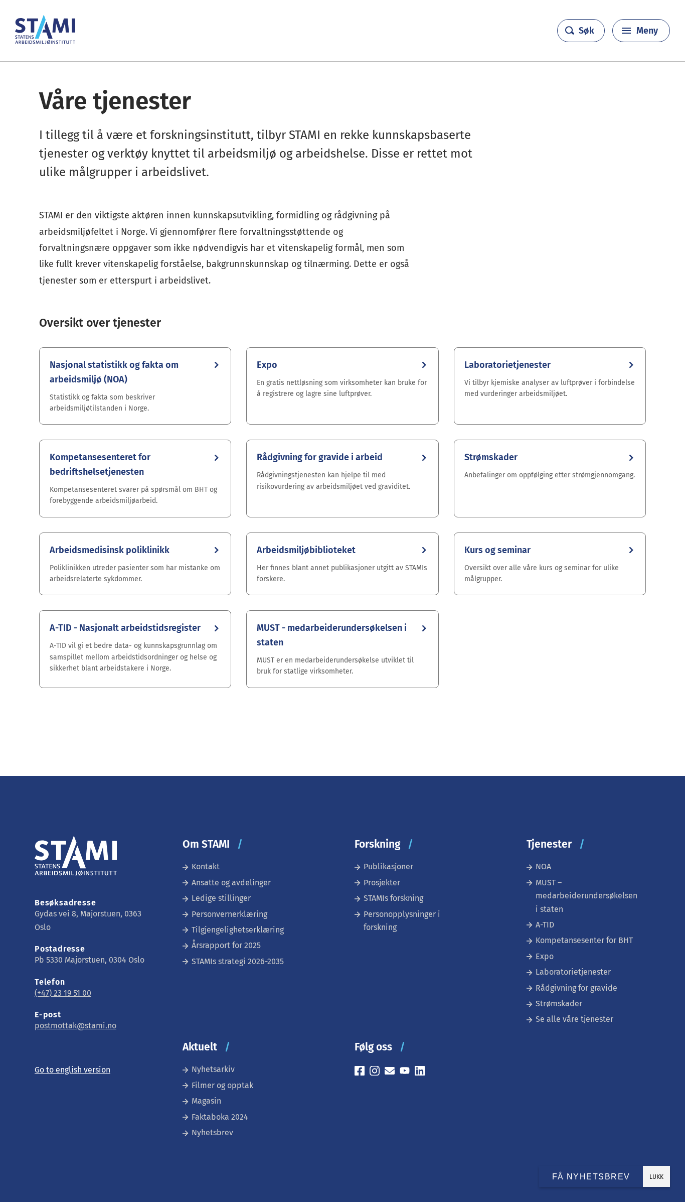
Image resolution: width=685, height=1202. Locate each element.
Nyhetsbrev (212, 1132)
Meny (647, 30)
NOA (543, 866)
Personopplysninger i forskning (402, 920)
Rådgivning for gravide (576, 988)
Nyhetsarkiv (213, 1069)
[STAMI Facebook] (362, 1072)
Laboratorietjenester (573, 972)
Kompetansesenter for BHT (584, 940)
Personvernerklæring (229, 914)
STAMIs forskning (393, 898)
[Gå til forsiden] (45, 41)
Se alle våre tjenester (574, 1019)
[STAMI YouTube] (407, 1072)
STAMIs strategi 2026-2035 (238, 961)
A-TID (545, 924)
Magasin (206, 1101)
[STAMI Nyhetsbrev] (392, 1072)
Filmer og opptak (222, 1085)
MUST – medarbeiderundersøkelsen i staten (586, 896)
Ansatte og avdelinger (231, 882)
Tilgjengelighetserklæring (238, 929)
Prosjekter (382, 882)
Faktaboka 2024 (220, 1117)
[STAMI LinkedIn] (422, 1072)
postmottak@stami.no (75, 1025)
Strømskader (559, 1003)
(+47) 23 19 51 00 (63, 993)
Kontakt (206, 866)
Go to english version (72, 1070)
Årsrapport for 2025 (226, 945)
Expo (545, 956)
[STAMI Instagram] (377, 1072)
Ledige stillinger (221, 898)
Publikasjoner (388, 866)
